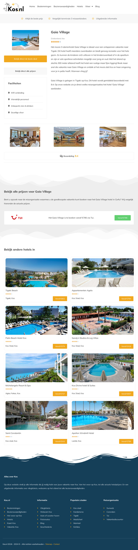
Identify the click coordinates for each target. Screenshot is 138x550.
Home (32, 6)
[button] (123, 217)
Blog (97, 6)
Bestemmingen (44, 6)
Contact (57, 544)
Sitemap (48, 544)
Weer (87, 6)
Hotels (80, 6)
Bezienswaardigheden (64, 6)
